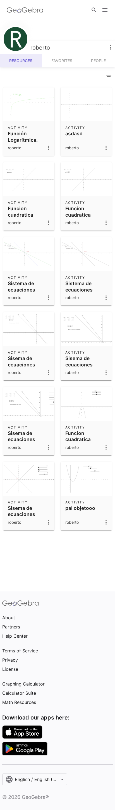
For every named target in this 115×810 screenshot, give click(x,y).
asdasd (74, 133)
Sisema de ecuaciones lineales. (21, 364)
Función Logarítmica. (23, 137)
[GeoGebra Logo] (25, 10)
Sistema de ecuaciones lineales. (21, 289)
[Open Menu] (105, 10)
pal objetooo (80, 508)
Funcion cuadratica (20, 211)
